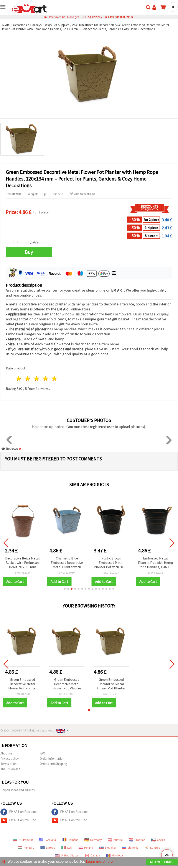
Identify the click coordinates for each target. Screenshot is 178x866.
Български (26, 840)
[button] (65, 589)
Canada (95, 855)
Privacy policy (9, 758)
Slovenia (132, 848)
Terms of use (9, 764)
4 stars (45, 378)
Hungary (29, 848)
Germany (96, 840)
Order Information (52, 758)
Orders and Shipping (53, 764)
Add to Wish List (84, 193)
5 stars (54, 378)
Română (73, 840)
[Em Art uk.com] (29, 8)
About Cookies (10, 769)
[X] (2, 861)
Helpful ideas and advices (17, 790)
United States (70, 855)
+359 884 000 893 (119, 17)
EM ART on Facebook (23, 812)
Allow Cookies (161, 862)
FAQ (42, 753)
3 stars (36, 378)
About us (6, 753)
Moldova (117, 855)
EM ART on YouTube (22, 820)
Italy (70, 848)
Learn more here (99, 861)
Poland (88, 848)
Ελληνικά (50, 840)
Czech (161, 840)
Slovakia (110, 848)
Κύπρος (155, 848)
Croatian (139, 840)
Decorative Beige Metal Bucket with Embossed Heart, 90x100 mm (22, 562)
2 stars (27, 378)
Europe (50, 848)
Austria (118, 840)
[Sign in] (154, 7)
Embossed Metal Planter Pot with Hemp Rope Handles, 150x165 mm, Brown (155, 563)
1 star (19, 378)
